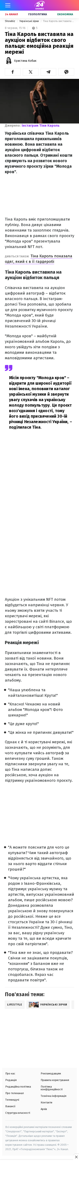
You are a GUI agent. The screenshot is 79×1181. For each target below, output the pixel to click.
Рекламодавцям (51, 1073)
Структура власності (17, 1112)
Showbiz (10, 21)
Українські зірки (29, 21)
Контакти (46, 1102)
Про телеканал (14, 1093)
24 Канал (11, 14)
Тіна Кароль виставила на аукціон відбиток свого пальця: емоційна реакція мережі (58, 21)
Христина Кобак (25, 61)
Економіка (65, 14)
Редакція (11, 1080)
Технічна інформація (53, 1095)
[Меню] (7, 5)
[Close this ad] (76, 1157)
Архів (44, 1109)
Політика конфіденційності (52, 1088)
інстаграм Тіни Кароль (41, 125)
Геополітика (37, 14)
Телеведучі (12, 1099)
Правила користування (55, 1080)
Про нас (10, 1073)
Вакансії (10, 1106)
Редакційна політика (18, 1086)
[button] (13, 72)
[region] (39, 1171)
